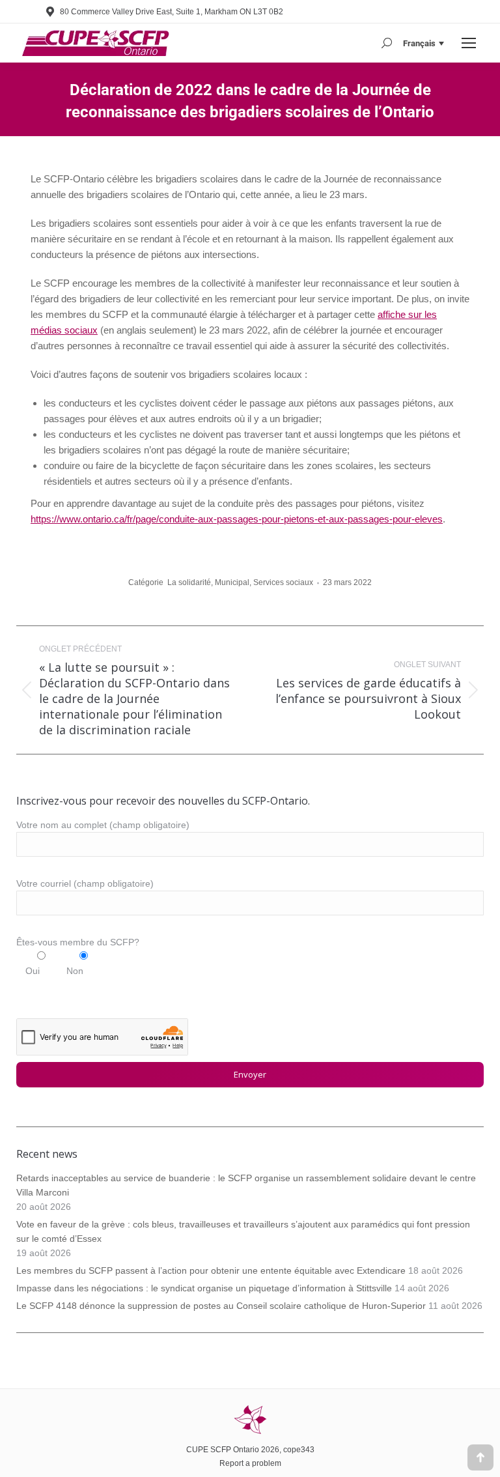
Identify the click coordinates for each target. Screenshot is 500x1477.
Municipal (232, 582)
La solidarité (189, 582)
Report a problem (250, 1463)
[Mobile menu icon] (469, 43)
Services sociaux (283, 582)
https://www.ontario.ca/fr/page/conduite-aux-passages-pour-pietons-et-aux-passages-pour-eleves (237, 518)
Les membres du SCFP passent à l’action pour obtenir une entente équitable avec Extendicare (211, 1270)
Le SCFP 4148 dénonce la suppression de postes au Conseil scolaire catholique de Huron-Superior (221, 1305)
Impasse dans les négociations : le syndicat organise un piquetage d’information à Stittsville (204, 1288)
